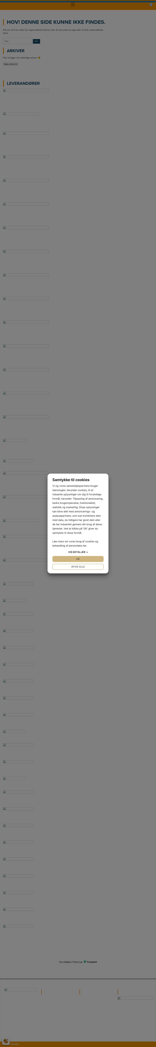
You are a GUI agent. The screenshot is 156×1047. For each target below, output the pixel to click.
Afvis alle (78, 566)
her (84, 545)
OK (78, 558)
